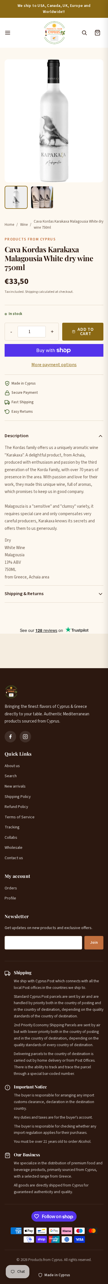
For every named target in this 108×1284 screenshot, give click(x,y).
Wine (24, 224)
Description (17, 436)
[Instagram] (25, 736)
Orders (11, 888)
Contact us (14, 858)
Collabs (11, 837)
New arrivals (15, 786)
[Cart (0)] (97, 33)
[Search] (84, 33)
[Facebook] (10, 736)
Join (94, 942)
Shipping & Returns (24, 594)
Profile (10, 898)
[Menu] (21, 33)
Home (9, 224)
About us (12, 766)
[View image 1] (16, 197)
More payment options (54, 365)
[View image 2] (42, 197)
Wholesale (13, 848)
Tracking (12, 827)
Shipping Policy (18, 797)
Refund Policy (16, 807)
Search (11, 776)
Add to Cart (85, 331)
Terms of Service (20, 817)
